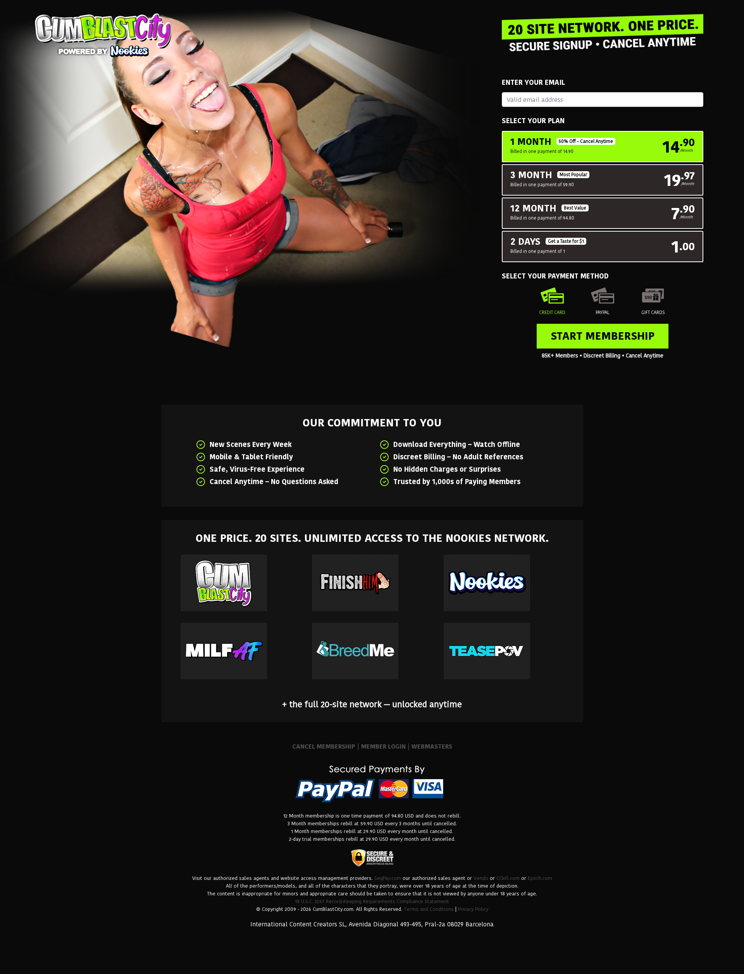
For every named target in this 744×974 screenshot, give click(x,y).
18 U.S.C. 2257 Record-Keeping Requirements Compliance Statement (372, 901)
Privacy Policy (473, 909)
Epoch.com (540, 878)
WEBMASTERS (432, 746)
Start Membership (602, 336)
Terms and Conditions (429, 909)
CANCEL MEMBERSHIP (323, 746)
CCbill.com (508, 878)
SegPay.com (387, 878)
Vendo (481, 878)
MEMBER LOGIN (383, 746)
